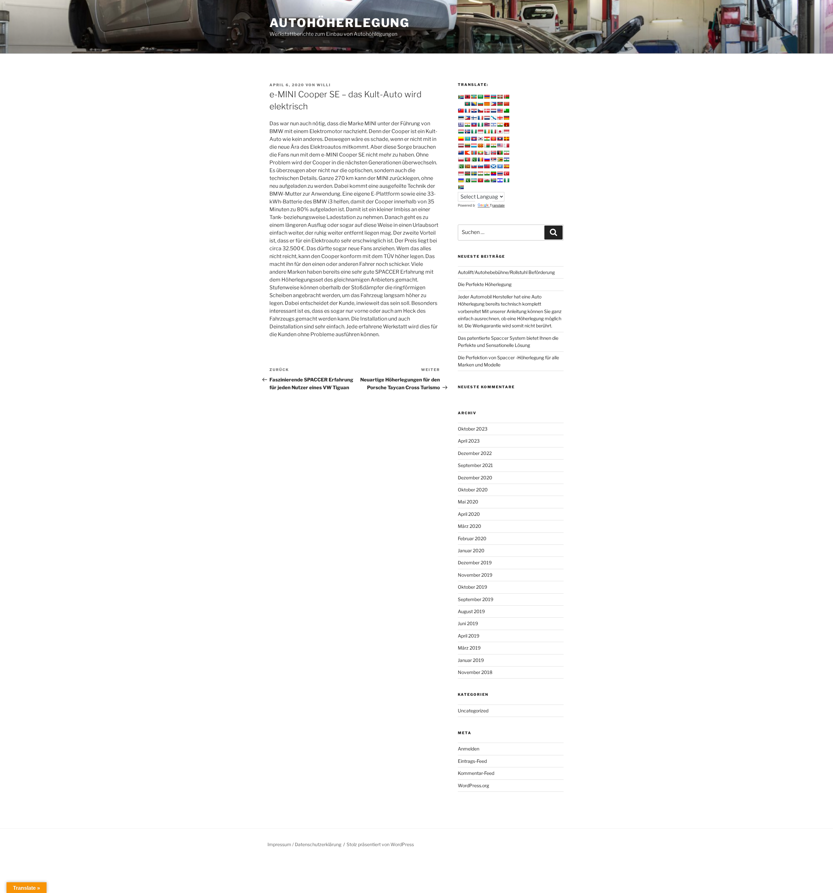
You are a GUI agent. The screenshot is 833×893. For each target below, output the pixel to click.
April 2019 (468, 636)
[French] (480, 117)
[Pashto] (500, 152)
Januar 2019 (471, 660)
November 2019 (475, 575)
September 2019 (475, 599)
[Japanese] (500, 131)
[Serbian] (493, 159)
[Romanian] (480, 159)
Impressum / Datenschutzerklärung (304, 844)
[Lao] (500, 138)
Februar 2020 (472, 538)
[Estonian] (461, 117)
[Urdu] (467, 180)
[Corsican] (467, 110)
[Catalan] (487, 103)
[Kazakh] (467, 138)
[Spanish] (506, 166)
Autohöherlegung (339, 23)
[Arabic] (480, 96)
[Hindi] (500, 124)
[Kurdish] (487, 138)
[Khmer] (474, 138)
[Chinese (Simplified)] (506, 103)
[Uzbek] (474, 180)
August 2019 (471, 611)
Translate (497, 205)
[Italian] (493, 131)
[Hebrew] (493, 124)
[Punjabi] (474, 159)
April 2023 (469, 441)
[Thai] (500, 173)
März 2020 (469, 526)
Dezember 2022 (475, 453)
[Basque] (500, 96)
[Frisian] (487, 117)
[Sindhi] (461, 166)
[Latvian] (461, 145)
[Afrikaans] (461, 97)
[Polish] (461, 159)
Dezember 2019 (475, 562)
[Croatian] (474, 110)
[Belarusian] (506, 96)
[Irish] (487, 131)
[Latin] (506, 138)
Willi (324, 85)
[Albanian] (467, 96)
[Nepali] (487, 152)
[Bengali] (467, 103)
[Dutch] (493, 110)
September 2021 (475, 465)
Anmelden (468, 748)
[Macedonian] (480, 145)
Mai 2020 (468, 501)
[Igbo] (474, 131)
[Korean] (480, 138)
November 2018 (475, 672)
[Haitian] (474, 124)
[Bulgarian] (480, 103)
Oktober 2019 (472, 587)
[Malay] (500, 145)
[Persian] (506, 152)
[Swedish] (474, 173)
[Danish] (487, 110)
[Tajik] (480, 173)
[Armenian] (487, 96)
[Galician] (493, 117)
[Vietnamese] (480, 180)
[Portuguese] (467, 159)
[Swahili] (467, 173)
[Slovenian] (480, 166)
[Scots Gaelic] (493, 166)
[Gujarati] (467, 124)
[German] (506, 117)
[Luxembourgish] (474, 145)
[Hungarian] (461, 131)
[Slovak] (474, 166)
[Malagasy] (487, 145)
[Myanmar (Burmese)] (480, 152)
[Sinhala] (467, 166)
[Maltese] (506, 145)
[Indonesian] (480, 131)
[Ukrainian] (461, 180)
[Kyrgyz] (493, 138)
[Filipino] (467, 117)
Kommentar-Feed (476, 773)
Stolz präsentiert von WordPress (380, 844)
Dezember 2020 (475, 477)
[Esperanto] (506, 110)
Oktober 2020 (473, 489)
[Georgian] (500, 117)
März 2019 (469, 648)
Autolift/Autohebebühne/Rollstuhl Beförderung (506, 272)
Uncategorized (473, 710)
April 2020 (469, 514)
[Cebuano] (493, 103)
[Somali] (500, 166)
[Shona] (500, 159)
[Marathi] (467, 152)
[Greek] (461, 124)
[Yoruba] (506, 180)
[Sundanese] (461, 173)
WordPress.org (473, 785)
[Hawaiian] (487, 124)
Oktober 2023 (472, 429)
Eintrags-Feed (472, 761)
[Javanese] (506, 131)
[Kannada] (461, 138)
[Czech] (480, 110)
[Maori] (461, 152)
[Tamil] (487, 173)
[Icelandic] (467, 131)
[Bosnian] (474, 103)
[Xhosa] (493, 180)
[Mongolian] (474, 152)
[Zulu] (461, 187)
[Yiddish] (500, 180)
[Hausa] (480, 124)
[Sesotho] (506, 159)
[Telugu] (493, 173)
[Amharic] (474, 96)
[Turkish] (506, 173)
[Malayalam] (493, 145)
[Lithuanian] (467, 145)
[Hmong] (506, 124)
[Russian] (487, 159)
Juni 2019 (468, 623)
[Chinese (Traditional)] (461, 110)
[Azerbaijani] (493, 96)
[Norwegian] (493, 152)
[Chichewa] (500, 103)
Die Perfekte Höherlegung (485, 284)
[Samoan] (487, 166)
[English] (500, 110)
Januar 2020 (471, 550)
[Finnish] (474, 117)
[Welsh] (487, 180)
